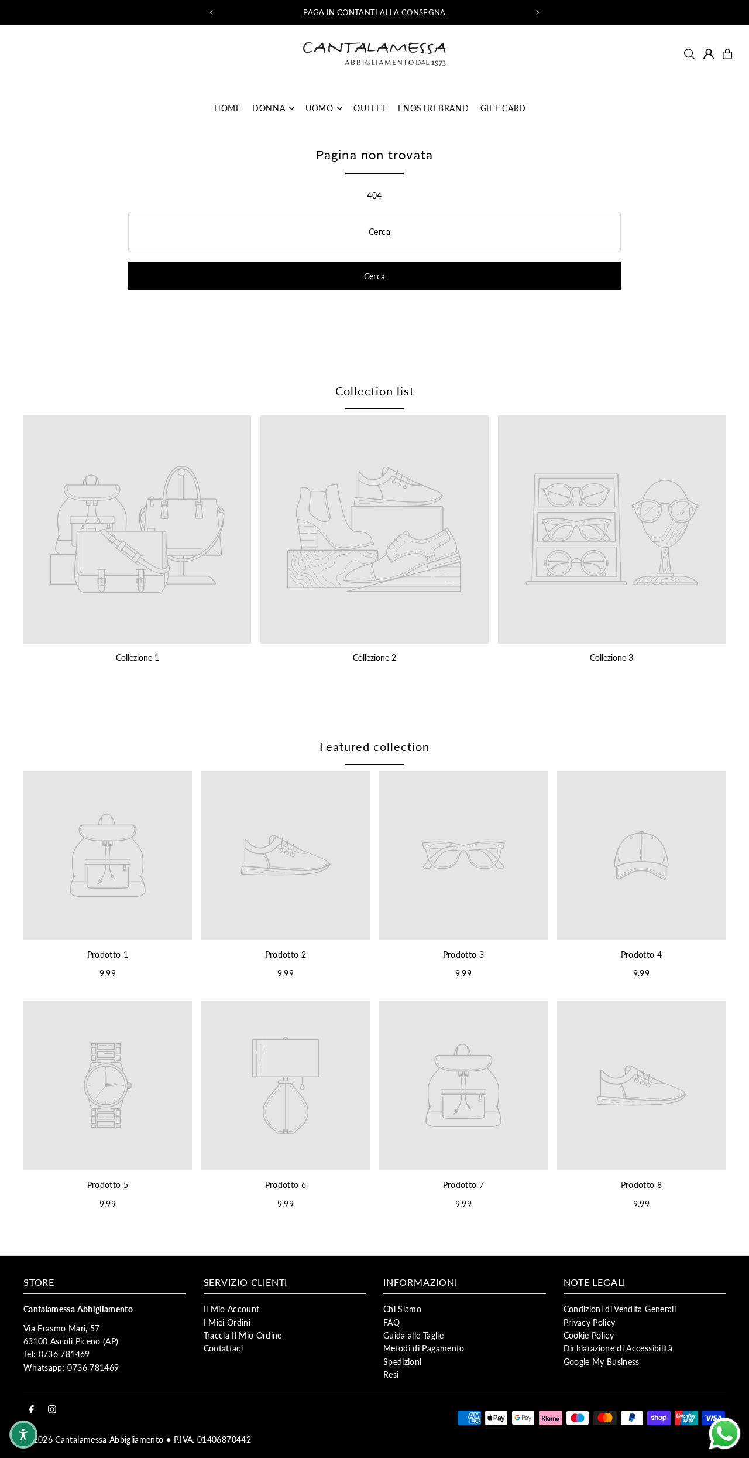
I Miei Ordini (227, 1322)
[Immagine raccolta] (137, 529)
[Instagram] (52, 1410)
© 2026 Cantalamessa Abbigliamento (93, 1440)
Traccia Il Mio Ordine (243, 1335)
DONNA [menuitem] (269, 108)
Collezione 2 (374, 658)
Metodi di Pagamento (424, 1348)
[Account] (708, 54)
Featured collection (374, 746)
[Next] (537, 12)
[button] (23, 1435)
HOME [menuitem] (227, 108)
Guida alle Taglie (413, 1335)
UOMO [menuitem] (319, 108)
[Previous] (212, 12)
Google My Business (602, 1362)
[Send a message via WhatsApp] (724, 1433)
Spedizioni (402, 1362)
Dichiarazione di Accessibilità (618, 1348)
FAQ (391, 1322)
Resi (390, 1375)
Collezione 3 (611, 658)
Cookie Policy (589, 1335)
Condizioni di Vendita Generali (620, 1309)
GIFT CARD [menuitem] (503, 108)
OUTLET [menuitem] (369, 108)
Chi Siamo (402, 1309)
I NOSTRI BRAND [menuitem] (433, 108)
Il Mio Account (232, 1309)
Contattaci (223, 1348)
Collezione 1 (137, 658)
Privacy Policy (590, 1322)
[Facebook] (31, 1410)
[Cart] (727, 54)
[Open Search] (689, 54)
